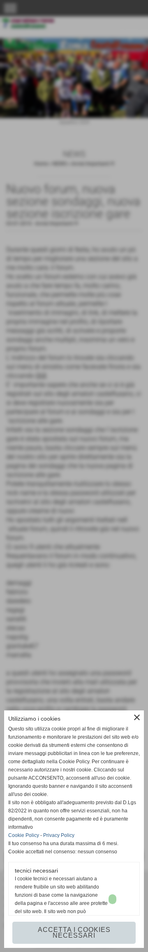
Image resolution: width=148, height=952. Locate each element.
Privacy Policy (58, 835)
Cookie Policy (23, 835)
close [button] (137, 717)
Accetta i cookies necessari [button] (74, 932)
